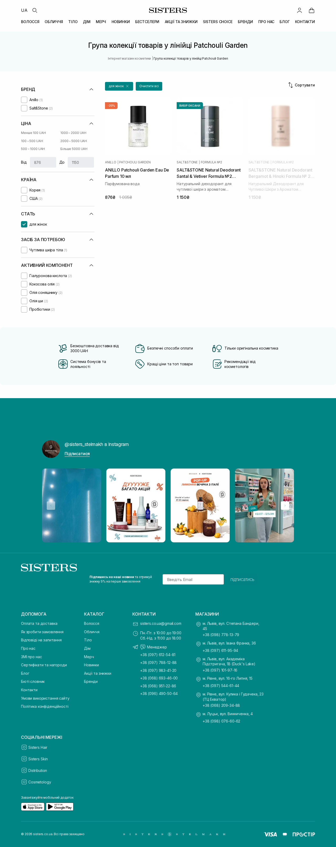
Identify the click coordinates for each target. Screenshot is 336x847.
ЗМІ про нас (31, 656)
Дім (87, 648)
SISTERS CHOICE (218, 21)
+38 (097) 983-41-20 (158, 670)
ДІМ (87, 21)
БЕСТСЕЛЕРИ (147, 21)
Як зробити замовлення (42, 632)
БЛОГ (285, 21)
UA (24, 10)
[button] (119, 86)
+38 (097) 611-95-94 (220, 650)
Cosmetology (39, 782)
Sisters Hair (37, 747)
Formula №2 (211, 162)
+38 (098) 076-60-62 (221, 721)
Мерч (89, 656)
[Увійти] (299, 10)
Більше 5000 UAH (73, 149)
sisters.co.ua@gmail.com (160, 623)
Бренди (91, 681)
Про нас (28, 648)
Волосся (91, 623)
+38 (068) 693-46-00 (159, 678)
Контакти (29, 690)
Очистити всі (149, 86)
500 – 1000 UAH (33, 149)
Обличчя (91, 632)
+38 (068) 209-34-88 (221, 705)
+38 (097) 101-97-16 (220, 670)
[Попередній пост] (51, 505)
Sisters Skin (38, 759)
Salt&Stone (187, 162)
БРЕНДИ (245, 21)
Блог (25, 673)
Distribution (37, 770)
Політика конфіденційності (45, 706)
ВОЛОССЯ (30, 21)
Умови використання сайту (45, 698)
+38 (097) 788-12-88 (158, 662)
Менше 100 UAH (33, 133)
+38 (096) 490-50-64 (159, 693)
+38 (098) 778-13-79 (221, 634)
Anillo (110, 162)
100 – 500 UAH (32, 141)
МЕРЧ (101, 21)
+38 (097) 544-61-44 (221, 685)
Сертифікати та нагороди (44, 665)
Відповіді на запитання (41, 640)
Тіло (88, 640)
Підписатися (77, 453)
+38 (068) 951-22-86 (158, 686)
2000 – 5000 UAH (73, 141)
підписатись (242, 579)
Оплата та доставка (39, 623)
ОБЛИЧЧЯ (54, 21)
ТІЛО (72, 21)
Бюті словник (33, 681)
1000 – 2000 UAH (73, 133)
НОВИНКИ (121, 21)
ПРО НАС (266, 21)
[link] (311, 10)
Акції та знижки (97, 673)
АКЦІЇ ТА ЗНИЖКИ (181, 21)
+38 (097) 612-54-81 (157, 654)
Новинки (91, 665)
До (62, 162)
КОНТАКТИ (305, 21)
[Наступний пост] (285, 505)
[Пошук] (34, 10)
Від (24, 162)
